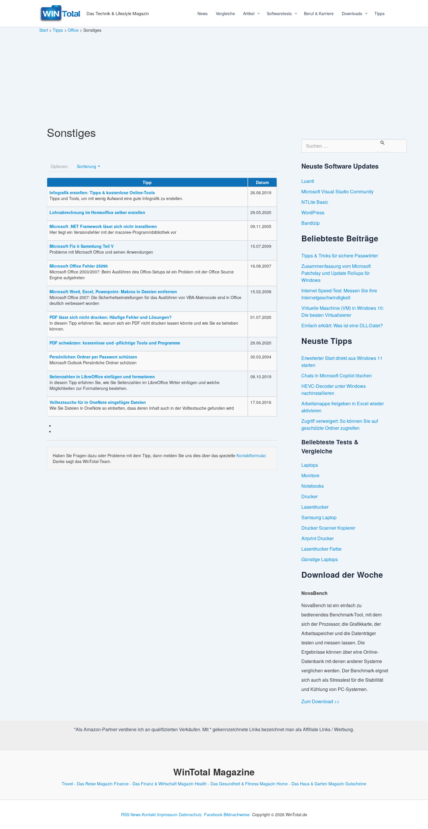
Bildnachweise (237, 814)
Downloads (352, 13)
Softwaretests (279, 13)
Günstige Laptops (319, 559)
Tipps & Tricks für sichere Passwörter (339, 255)
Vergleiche (225, 13)
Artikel (248, 13)
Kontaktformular (251, 455)
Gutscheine (355, 783)
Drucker (309, 496)
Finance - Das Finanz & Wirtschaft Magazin (154, 783)
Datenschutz (190, 814)
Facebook (213, 814)
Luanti (307, 181)
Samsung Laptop (319, 517)
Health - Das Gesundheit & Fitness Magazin (235, 783)
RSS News (131, 814)
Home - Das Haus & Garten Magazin (310, 783)
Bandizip (310, 223)
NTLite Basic (314, 202)
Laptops (309, 465)
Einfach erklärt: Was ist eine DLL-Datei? (342, 325)
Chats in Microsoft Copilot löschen (336, 375)
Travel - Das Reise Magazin (87, 783)
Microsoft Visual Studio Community (337, 191)
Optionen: (60, 166)
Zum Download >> (320, 701)
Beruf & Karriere (319, 13)
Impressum (167, 814)
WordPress (312, 212)
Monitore (310, 475)
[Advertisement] (214, 77)
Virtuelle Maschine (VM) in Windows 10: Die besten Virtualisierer (342, 311)
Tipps (379, 13)
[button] (256, 13)
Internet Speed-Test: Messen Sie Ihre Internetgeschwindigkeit (339, 294)
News (202, 13)
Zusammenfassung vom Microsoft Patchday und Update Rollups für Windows (336, 273)
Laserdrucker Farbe (321, 548)
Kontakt (149, 814)
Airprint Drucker (317, 538)
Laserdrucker (314, 506)
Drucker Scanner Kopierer (328, 527)
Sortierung (87, 166)
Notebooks (312, 485)
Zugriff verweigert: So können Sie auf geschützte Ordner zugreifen (339, 424)
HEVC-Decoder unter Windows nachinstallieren (333, 389)
